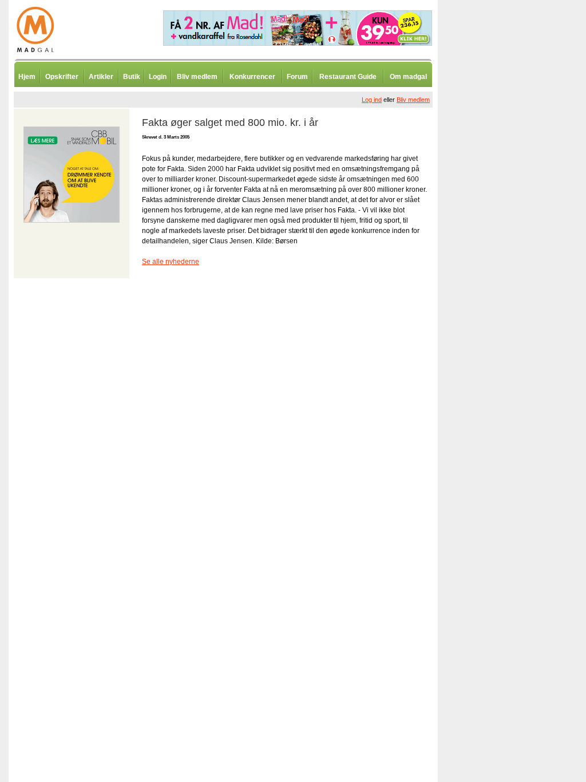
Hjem (26, 77)
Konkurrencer (252, 77)
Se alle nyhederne (170, 262)
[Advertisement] (498, 283)
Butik (131, 77)
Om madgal (408, 77)
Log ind (372, 99)
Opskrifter (61, 77)
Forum (297, 77)
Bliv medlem (197, 77)
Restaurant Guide (348, 77)
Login (158, 77)
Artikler (101, 77)
